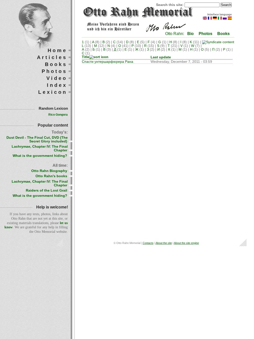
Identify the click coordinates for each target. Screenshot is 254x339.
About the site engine (186, 242)
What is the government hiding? (40, 156)
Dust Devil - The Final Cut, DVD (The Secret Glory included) (37, 139)
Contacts (148, 242)
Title (85, 57)
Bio (190, 34)
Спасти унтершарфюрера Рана (107, 62)
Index (57, 85)
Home (57, 50)
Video (56, 78)
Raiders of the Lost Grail (46, 190)
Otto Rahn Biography (49, 171)
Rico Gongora (58, 114)
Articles (52, 57)
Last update (161, 57)
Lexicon (52, 92)
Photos (205, 34)
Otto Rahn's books (51, 176)
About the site (164, 242)
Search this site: (170, 5)
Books (223, 34)
